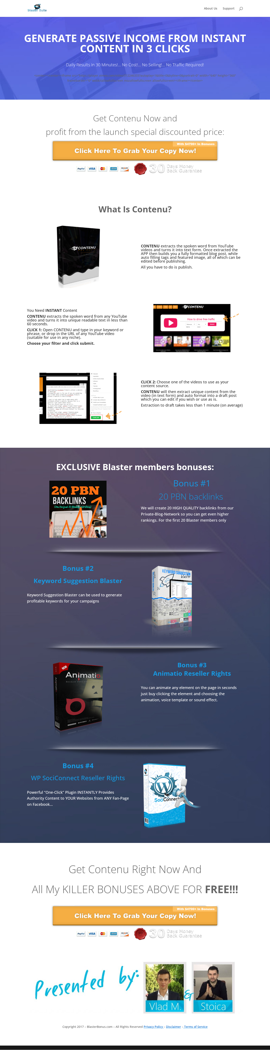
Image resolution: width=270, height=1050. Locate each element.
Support (229, 8)
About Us (210, 8)
